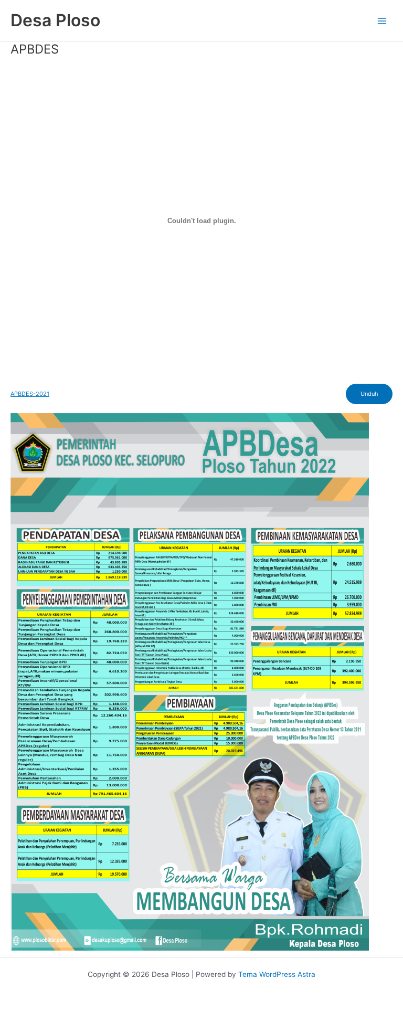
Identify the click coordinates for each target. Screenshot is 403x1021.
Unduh (369, 393)
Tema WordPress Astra (276, 974)
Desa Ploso (55, 20)
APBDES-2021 (29, 393)
